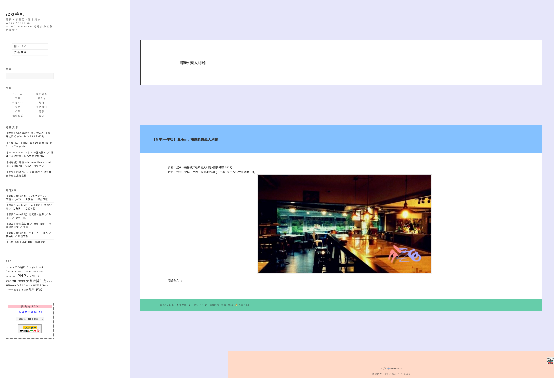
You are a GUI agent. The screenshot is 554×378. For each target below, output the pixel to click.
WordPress (15, 281)
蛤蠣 (223, 305)
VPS (35, 276)
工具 (18, 98)
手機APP (18, 103)
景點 (18, 107)
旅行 (41, 103)
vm (29, 276)
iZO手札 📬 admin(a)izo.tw (391, 368)
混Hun (203, 305)
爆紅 (30, 285)
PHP (21, 276)
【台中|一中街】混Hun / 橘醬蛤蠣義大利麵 (185, 139)
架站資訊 (41, 107)
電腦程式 (17, 116)
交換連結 (20, 52)
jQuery (20, 271)
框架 (18, 111)
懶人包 (42, 98)
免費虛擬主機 (36, 281)
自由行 (25, 290)
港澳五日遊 (22, 285)
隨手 (41, 111)
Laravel (28, 271)
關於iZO (20, 46)
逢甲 (32, 289)
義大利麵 (214, 305)
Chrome (10, 267)
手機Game (11, 285)
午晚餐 (182, 305)
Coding (18, 94)
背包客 (17, 290)
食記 (41, 116)
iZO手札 (15, 14)
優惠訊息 (41, 94)
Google (20, 267)
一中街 (194, 305)
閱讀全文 (175, 280)
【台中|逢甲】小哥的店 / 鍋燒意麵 (26, 242)
